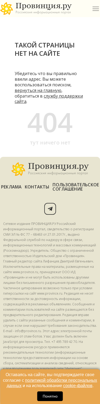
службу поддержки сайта (49, 99)
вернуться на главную (38, 90)
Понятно (50, 396)
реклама (11, 187)
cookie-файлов (78, 385)
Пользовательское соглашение (76, 187)
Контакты (37, 187)
